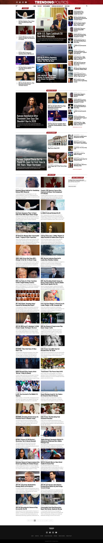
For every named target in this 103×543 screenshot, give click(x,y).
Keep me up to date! (72, 186)
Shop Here (67, 6)
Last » (51, 520)
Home (34, 6)
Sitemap (41, 536)
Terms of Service (62, 536)
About (32, 536)
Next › (47, 520)
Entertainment (46, 6)
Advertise (37, 536)
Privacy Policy (69, 536)
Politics (39, 6)
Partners (55, 536)
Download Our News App (57, 6)
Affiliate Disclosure (48, 536)
